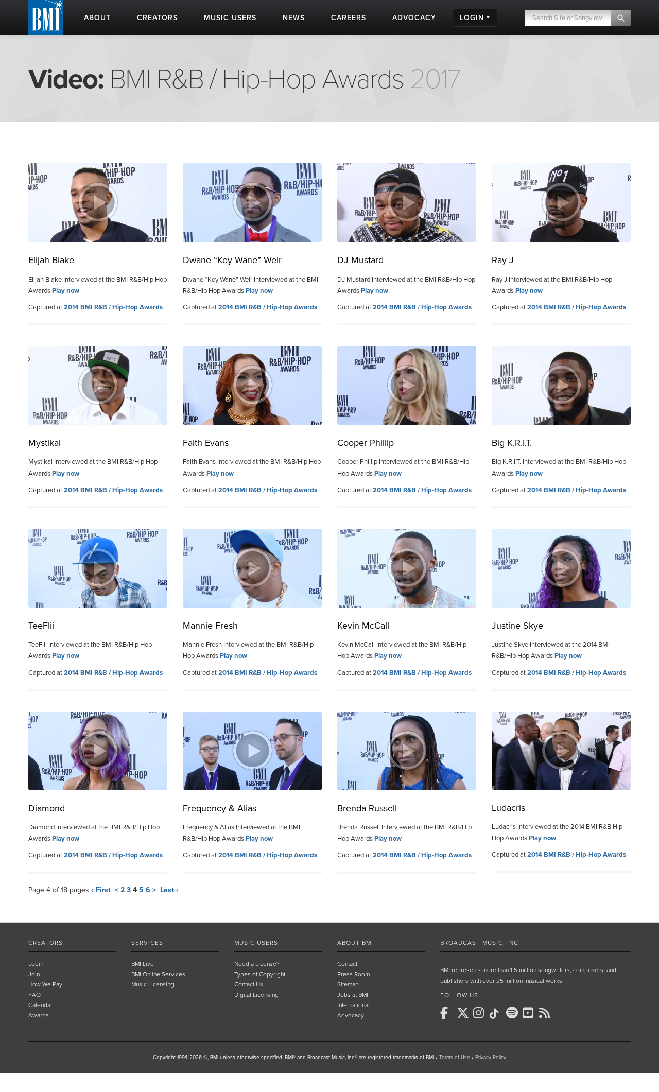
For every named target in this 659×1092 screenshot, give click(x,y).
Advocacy (350, 1015)
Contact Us (248, 984)
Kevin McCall (363, 625)
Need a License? (257, 963)
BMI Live (142, 963)
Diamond (46, 808)
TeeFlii (41, 625)
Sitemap (348, 984)
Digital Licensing (256, 994)
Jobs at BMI (352, 994)
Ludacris (508, 807)
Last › (169, 890)
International (353, 1005)
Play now (65, 291)
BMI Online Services (158, 974)
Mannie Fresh (210, 625)
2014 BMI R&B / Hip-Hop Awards (113, 307)
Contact (347, 963)
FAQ (34, 994)
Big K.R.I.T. (512, 442)
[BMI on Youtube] (530, 1012)
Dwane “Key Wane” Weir (232, 260)
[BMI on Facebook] (447, 1012)
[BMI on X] (464, 1012)
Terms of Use (454, 1057)
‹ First (101, 890)
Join (34, 974)
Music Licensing (152, 984)
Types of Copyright (259, 974)
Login (35, 963)
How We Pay (45, 984)
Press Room (353, 974)
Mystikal (44, 442)
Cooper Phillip (365, 442)
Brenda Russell (367, 808)
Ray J (503, 260)
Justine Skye (517, 625)
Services (147, 942)
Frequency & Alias (219, 808)
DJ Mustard (360, 260)
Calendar (40, 1005)
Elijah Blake (51, 260)
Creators (45, 942)
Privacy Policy (490, 1057)
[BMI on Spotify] (513, 1012)
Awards (38, 1015)
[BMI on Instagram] (480, 1012)
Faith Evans (206, 442)
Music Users (256, 942)
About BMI (355, 942)
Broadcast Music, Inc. (480, 942)
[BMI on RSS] (546, 1012)
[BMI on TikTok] (497, 1013)
